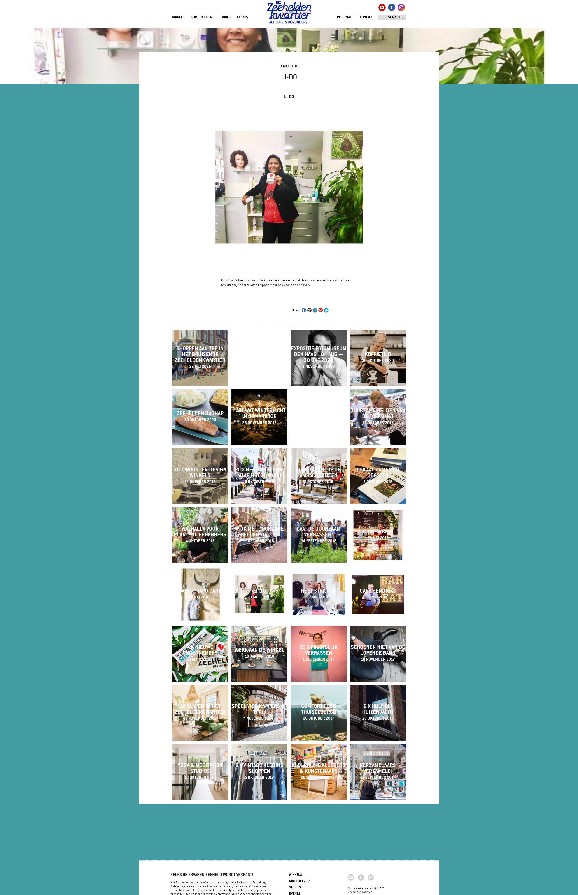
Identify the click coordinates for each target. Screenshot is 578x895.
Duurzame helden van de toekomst (378, 416)
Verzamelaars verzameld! (378, 771)
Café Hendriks (378, 594)
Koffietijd (378, 357)
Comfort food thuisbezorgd (318, 712)
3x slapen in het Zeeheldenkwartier (200, 712)
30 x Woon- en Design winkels (200, 476)
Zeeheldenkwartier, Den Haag (289, 14)
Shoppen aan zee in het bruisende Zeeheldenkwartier (200, 357)
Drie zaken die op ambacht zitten (318, 476)
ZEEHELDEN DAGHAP (200, 416)
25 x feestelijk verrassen (319, 653)
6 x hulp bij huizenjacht (378, 712)
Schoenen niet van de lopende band (378, 653)
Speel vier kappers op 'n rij (259, 712)
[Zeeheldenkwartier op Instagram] (371, 877)
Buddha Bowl (378, 535)
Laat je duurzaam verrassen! (318, 535)
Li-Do (259, 594)
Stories (225, 17)
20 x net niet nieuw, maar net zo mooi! (259, 476)
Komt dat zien (201, 17)
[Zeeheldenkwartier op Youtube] (351, 877)
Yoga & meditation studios (200, 771)
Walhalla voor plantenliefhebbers (200, 535)
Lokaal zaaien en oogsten (378, 476)
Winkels (178, 17)
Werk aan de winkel (259, 653)
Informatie (345, 17)
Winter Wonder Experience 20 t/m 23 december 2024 (259, 357)
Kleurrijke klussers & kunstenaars (318, 771)
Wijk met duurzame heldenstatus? (259, 535)
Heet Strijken (318, 594)
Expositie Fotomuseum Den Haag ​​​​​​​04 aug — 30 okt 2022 (318, 357)
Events (242, 17)
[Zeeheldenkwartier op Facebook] (361, 877)
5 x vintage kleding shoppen (259, 771)
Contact (366, 17)
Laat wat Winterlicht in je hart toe (259, 416)
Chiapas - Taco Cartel (200, 594)
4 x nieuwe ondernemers (200, 653)
